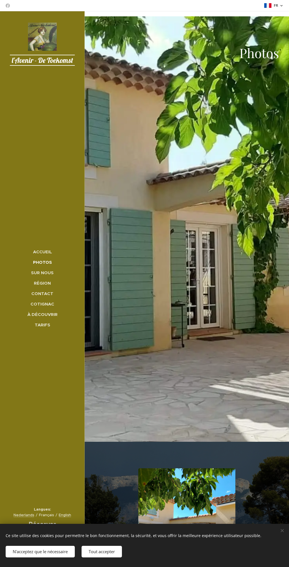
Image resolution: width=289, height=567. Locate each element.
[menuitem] (42, 252)
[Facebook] (7, 5)
